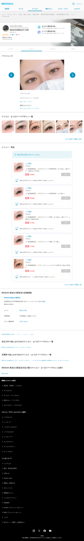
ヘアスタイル (8, 417)
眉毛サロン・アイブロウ (11, 400)
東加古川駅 (36, 14)
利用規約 (6, 503)
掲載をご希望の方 (9, 483)
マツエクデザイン (9, 446)
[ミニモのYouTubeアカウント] (50, 531)
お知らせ (6, 473)
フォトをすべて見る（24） (73, 139)
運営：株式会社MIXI (10, 468)
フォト (73, 14)
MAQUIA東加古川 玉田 (63, 14)
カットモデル (8, 451)
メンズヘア (7, 422)
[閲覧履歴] (73, 4)
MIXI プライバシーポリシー (12, 512)
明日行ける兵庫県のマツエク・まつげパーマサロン (16, 360)
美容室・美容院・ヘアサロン (13, 386)
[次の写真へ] (72, 75)
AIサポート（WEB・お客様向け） (14, 522)
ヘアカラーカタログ (10, 427)
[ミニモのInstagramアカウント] (34, 531)
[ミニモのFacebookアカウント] (45, 531)
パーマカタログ (9, 432)
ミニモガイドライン (10, 498)
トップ (3, 14)
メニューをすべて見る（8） (73, 284)
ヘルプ (6, 517)
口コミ (73, 49)
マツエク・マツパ (12, 14)
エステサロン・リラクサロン (13, 405)
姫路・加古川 (27, 14)
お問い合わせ (23, 321)
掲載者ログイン (9, 493)
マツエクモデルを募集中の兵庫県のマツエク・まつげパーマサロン (50, 360)
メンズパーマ (8, 437)
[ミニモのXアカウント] (39, 531)
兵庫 (20, 14)
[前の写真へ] (11, 75)
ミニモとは (7, 463)
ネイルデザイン (9, 442)
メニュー (52, 49)
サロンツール (8, 488)
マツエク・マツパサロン (11, 395)
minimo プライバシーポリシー (13, 507)
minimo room (8, 478)
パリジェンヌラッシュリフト (30, 108)
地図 (43, 301)
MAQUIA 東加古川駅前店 (48, 14)
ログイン (79, 4)
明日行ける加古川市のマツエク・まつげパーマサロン (16, 347)
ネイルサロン (8, 390)
